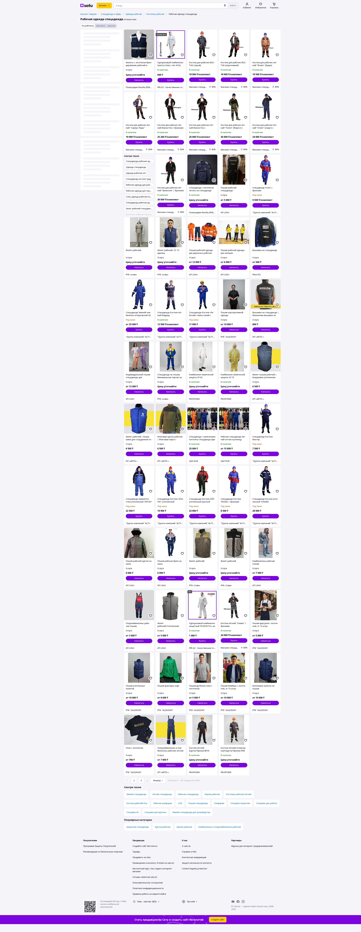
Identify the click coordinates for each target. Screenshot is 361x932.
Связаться (234, 329)
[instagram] (243, 901)
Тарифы (136, 851)
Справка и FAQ (189, 851)
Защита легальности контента (197, 863)
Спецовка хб (132, 812)
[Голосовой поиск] (225, 5)
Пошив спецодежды (198, 803)
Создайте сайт (140, 846)
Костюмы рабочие (155, 14)
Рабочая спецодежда (188, 794)
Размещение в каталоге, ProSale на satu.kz (153, 863)
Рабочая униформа (162, 803)
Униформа (219, 803)
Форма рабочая (212, 794)
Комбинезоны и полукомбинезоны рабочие (219, 827)
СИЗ (180, 803)
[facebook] (238, 901)
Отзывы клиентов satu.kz (145, 877)
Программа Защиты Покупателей (99, 846)
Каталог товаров (88, 14)
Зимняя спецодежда (136, 794)
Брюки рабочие (184, 827)
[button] (170, 80)
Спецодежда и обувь (111, 14)
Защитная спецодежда (137, 827)
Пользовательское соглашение (148, 882)
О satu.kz (186, 846)
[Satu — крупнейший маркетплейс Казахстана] (86, 5)
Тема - (144, 901)
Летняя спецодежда (162, 794)
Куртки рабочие (162, 827)
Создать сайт (217, 919)
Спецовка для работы (266, 803)
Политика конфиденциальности (148, 888)
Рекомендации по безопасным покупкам (103, 851)
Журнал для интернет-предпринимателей (252, 846)
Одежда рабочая (134, 14)
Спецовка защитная (240, 803)
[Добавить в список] (150, 55)
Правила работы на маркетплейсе (149, 894)
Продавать (138, 857)
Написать (139, 80)
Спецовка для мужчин (155, 812)
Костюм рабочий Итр (136, 803)
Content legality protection (194, 868)
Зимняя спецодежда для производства (191, 812)
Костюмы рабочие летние (238, 794)
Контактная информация (194, 857)
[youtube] (233, 901)
